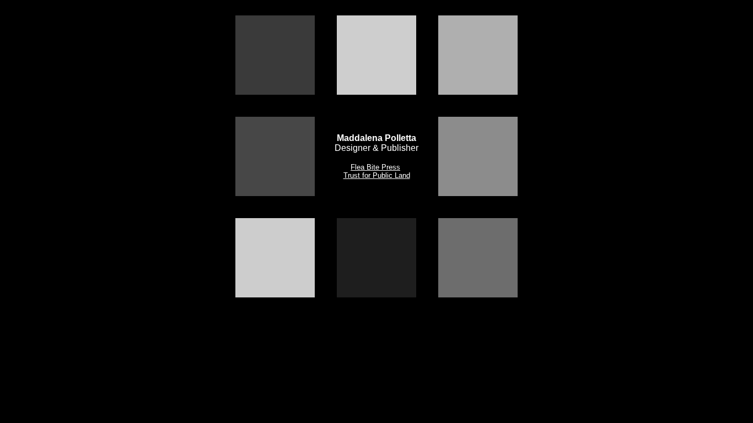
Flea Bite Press (375, 167)
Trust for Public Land (376, 175)
